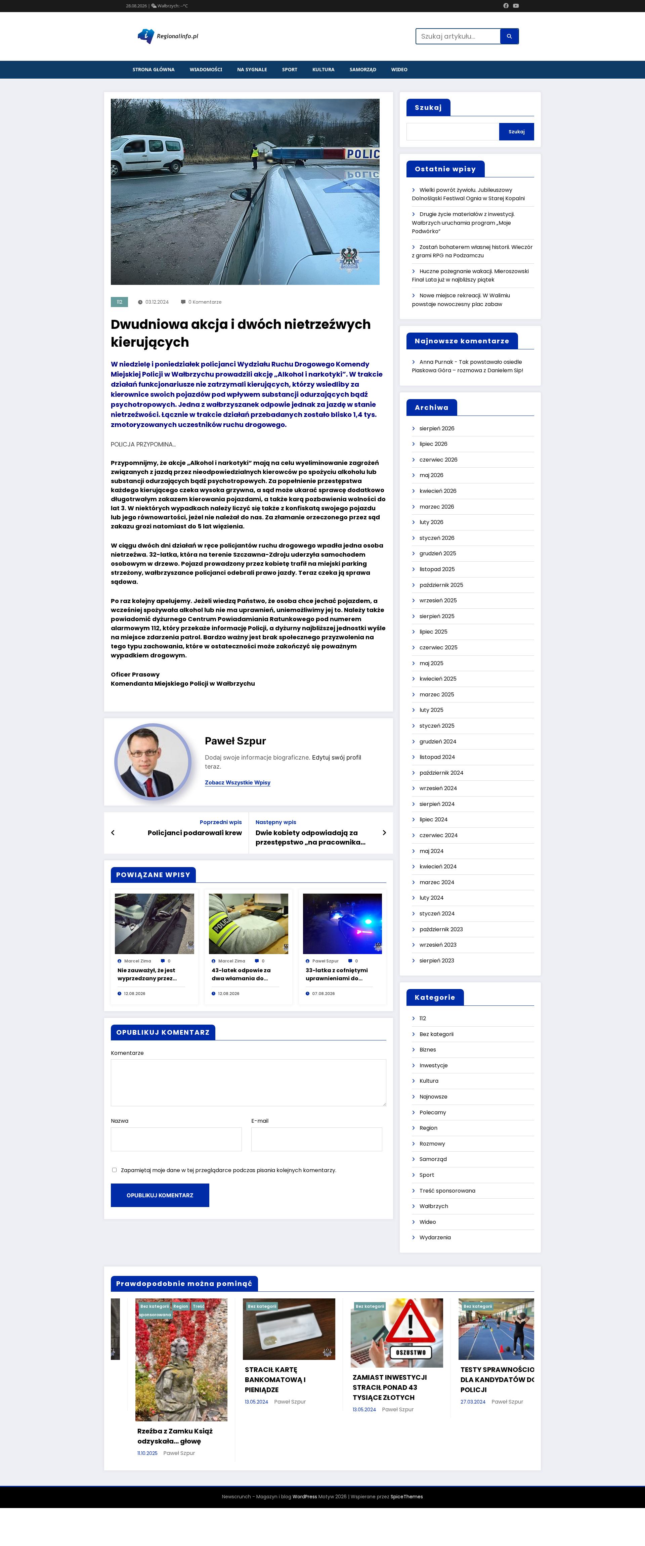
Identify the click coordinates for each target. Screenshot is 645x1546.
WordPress (305, 1455)
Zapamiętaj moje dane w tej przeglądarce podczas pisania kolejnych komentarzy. (228, 1170)
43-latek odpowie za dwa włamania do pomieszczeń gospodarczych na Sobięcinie (241, 975)
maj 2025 (431, 663)
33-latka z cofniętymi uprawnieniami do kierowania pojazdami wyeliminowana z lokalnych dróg (338, 975)
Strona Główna (154, 69)
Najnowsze (433, 1097)
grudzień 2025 (438, 553)
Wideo (399, 69)
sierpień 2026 (437, 428)
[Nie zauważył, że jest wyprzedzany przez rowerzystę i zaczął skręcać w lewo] (154, 924)
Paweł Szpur (235, 741)
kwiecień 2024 (438, 866)
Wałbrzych (434, 1206)
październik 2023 (441, 929)
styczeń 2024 (437, 913)
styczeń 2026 (437, 538)
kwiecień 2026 (438, 491)
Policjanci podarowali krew (195, 833)
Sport (289, 69)
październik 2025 (441, 585)
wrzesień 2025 (438, 600)
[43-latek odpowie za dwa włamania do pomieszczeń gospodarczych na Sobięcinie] (248, 924)
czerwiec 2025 (439, 647)
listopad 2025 (437, 569)
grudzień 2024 (438, 741)
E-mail (259, 1121)
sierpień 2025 (437, 616)
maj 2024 (432, 851)
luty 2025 (431, 710)
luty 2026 (431, 522)
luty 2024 (432, 898)
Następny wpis (276, 822)
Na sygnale (252, 69)
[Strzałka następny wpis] (384, 832)
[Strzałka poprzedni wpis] (113, 832)
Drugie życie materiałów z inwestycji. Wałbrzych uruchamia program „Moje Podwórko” (463, 222)
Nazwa (119, 1121)
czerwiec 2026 (439, 460)
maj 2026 (431, 475)
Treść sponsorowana (447, 1191)
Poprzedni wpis (221, 822)
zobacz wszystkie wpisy (237, 782)
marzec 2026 (437, 507)
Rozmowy (432, 1144)
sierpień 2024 (437, 804)
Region (428, 1128)
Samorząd (363, 69)
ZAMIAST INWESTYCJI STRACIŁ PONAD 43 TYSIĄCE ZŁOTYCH (174, 1387)
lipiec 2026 (433, 444)
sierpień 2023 (437, 960)
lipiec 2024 (434, 819)
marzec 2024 (437, 882)
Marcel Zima (137, 961)
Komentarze (127, 1053)
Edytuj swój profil (336, 757)
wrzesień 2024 (438, 788)
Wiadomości (206, 69)
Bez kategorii (437, 1034)
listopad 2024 (437, 757)
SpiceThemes (407, 1455)
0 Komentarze (205, 302)
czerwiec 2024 (439, 835)
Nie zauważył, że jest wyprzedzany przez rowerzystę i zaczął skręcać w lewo (146, 975)
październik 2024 (442, 773)
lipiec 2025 (433, 632)
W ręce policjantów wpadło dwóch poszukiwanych (386, 1379)
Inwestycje (434, 1065)
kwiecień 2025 (438, 679)
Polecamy (433, 1112)
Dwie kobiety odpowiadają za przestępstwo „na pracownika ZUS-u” (308, 837)
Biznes (428, 1050)
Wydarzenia (435, 1237)
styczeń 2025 (437, 726)
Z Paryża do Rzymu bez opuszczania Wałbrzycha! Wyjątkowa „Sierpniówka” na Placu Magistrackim (503, 1380)
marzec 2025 (437, 694)
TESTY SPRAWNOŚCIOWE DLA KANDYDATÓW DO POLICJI (287, 1379)
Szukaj (428, 107)
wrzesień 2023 (438, 945)
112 (119, 302)
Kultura (323, 69)
